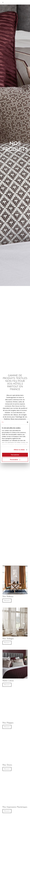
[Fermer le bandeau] (27, 422)
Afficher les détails (19, 449)
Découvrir (7, 600)
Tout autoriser (15, 454)
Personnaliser (14, 459)
